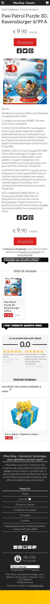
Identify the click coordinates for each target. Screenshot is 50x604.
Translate (34, 569)
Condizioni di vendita (25, 509)
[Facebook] (24, 539)
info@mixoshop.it (25, 582)
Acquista (25, 42)
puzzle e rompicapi (30, 251)
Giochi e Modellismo (10, 9)
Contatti (25, 520)
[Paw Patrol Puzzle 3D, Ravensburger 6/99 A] (25, 81)
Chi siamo (25, 515)
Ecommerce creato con (25, 585)
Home (25, 493)
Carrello (23, 499)
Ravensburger (25, 254)
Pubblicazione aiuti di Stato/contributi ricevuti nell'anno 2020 (25, 527)
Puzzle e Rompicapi (30, 9)
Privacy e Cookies (25, 504)
